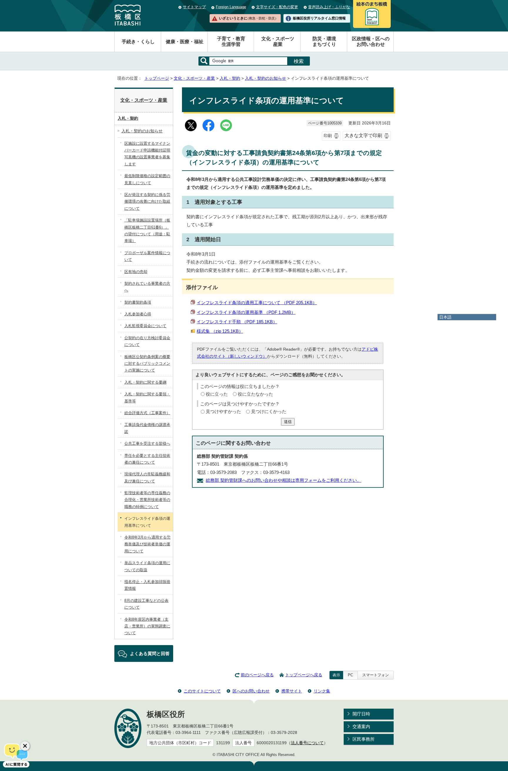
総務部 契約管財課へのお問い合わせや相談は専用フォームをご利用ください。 (283, 480)
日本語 (445, 317)
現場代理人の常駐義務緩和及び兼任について (147, 477)
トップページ (156, 78)
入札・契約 (230, 78)
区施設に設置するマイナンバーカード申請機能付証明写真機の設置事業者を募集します (147, 153)
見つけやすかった (223, 411)
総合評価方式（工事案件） (147, 413)
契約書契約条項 (137, 302)
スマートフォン (375, 675)
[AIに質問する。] (16, 755)
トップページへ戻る (303, 675)
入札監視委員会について (145, 326)
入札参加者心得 (137, 314)
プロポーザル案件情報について (147, 256)
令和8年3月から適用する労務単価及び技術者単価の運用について (147, 544)
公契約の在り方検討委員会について (147, 341)
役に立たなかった (255, 394)
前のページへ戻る (257, 675)
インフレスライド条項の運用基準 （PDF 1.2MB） (246, 312)
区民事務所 (363, 739)
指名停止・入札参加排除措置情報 (147, 585)
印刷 (328, 136)
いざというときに (248, 18)
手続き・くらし (138, 41)
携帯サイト (291, 691)
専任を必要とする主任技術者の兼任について (147, 458)
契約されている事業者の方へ (147, 286)
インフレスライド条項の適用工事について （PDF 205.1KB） (257, 302)
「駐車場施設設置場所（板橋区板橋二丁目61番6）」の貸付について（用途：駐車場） (147, 230)
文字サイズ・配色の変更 (277, 7)
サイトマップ (194, 7)
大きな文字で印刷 (363, 135)
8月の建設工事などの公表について (146, 604)
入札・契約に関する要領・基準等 (147, 397)
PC (350, 675)
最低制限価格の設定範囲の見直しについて (147, 179)
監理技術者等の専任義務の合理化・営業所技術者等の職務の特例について (147, 500)
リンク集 (322, 691)
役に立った (217, 394)
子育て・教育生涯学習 (231, 41)
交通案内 (361, 726)
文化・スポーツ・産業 (194, 78)
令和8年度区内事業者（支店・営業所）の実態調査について (147, 626)
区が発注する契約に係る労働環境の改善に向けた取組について (147, 201)
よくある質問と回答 (150, 653)
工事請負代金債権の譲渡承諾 (147, 428)
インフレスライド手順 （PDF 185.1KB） (237, 321)
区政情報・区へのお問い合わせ (371, 41)
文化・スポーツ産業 (277, 41)
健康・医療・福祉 (184, 41)
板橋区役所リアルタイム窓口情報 (319, 18)
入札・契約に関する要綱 (145, 382)
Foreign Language (231, 7)
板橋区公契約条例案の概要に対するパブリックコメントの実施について (147, 363)
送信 (288, 421)
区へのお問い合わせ (251, 691)
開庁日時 (361, 713)
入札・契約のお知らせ (265, 78)
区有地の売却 (135, 271)
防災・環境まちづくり (324, 41)
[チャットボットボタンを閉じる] (25, 746)
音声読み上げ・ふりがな (329, 7)
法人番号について (307, 743)
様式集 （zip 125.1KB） (220, 331)
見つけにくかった (268, 411)
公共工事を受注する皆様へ (147, 443)
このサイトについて (202, 691)
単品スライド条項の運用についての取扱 (147, 566)
